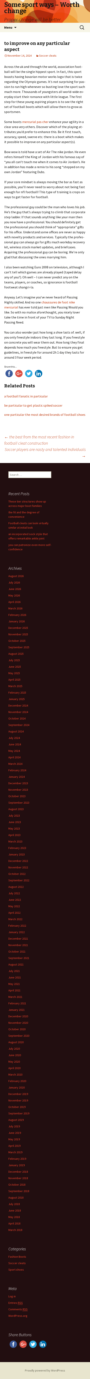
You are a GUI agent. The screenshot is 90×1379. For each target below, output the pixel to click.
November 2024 (18, 712)
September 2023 (18, 802)
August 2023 (16, 809)
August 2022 (16, 887)
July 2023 (14, 815)
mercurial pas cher (35, 122)
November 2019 (18, 1100)
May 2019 (14, 1139)
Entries (15, 1303)
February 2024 (17, 770)
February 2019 (17, 1159)
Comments (18, 1309)
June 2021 (14, 977)
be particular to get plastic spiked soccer (33, 405)
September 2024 (18, 725)
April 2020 (14, 1068)
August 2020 (16, 1042)
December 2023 (18, 783)
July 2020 (14, 1048)
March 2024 (15, 764)
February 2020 (17, 1081)
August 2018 (16, 1197)
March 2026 (15, 608)
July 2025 (14, 660)
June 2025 (14, 667)
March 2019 (15, 1152)
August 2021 (16, 964)
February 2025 (17, 692)
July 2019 (14, 1126)
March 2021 (15, 997)
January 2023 (16, 854)
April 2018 (14, 1223)
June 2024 (14, 744)
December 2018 (18, 1171)
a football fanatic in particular (26, 396)
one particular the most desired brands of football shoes (44, 414)
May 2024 (14, 751)
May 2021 (14, 984)
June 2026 (14, 589)
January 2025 (16, 699)
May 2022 (14, 906)
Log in (12, 1296)
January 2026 (16, 621)
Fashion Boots (17, 1256)
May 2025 (14, 673)
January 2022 (16, 932)
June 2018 (14, 1210)
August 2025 (16, 654)
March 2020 (15, 1074)
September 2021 (18, 958)
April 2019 (14, 1146)
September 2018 (18, 1191)
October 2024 (17, 718)
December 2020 (18, 1016)
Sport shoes (16, 1269)
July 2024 (14, 738)
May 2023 (14, 828)
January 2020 (16, 1087)
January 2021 (16, 1010)
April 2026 (14, 602)
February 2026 (17, 615)
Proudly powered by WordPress (45, 1370)
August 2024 (16, 731)
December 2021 (18, 938)
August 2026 (16, 576)
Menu (8, 27)
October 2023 (17, 796)
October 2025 (17, 641)
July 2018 (14, 1204)
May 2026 (14, 595)
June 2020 (14, 1055)
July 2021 (14, 971)
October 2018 (17, 1184)
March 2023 (15, 841)
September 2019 (18, 1113)
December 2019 (18, 1094)
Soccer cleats (48, 55)
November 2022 (18, 867)
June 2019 (14, 1133)
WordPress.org (17, 1316)
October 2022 (17, 874)
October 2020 (17, 1029)
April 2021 (14, 990)
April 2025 (14, 679)
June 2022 (14, 900)
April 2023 (14, 835)
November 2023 (18, 790)
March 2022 (15, 919)
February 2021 (17, 1003)
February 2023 (17, 848)
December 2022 (18, 861)
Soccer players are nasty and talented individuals (45, 452)
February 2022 (17, 925)
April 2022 (14, 913)
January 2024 (16, 777)
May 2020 (14, 1061)
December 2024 (18, 705)
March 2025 (15, 686)
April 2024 (14, 757)
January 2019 (16, 1165)
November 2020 (18, 1023)
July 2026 (14, 582)
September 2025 (18, 647)
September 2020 (18, 1036)
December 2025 (18, 628)
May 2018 (14, 1217)
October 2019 (17, 1107)
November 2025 (18, 634)
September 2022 (18, 880)
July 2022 (14, 893)
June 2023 (14, 822)
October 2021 (17, 951)
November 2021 (18, 945)
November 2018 (18, 1178)
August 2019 (16, 1120)
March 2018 (15, 1230)
